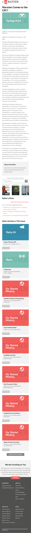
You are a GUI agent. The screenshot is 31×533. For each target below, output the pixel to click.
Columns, (17, 31)
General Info (18, 485)
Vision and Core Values (21, 494)
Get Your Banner (6, 509)
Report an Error (5, 520)
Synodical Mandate (20, 492)
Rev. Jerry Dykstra (8, 445)
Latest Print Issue (20, 509)
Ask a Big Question (6, 513)
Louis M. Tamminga (8, 273)
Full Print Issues (19, 511)
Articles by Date (19, 513)
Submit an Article (6, 518)
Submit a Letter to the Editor (8, 522)
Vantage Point (22, 31)
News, (12, 271)
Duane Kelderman (8, 358)
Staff (17, 496)
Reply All (18, 244)
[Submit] (26, 181)
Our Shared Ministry (16, 300)
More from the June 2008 (15, 454)
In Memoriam (17, 271)
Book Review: (15, 215)
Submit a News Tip (6, 511)
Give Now (15, 477)
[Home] (13, 2)
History (17, 490)
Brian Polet (4, 33)
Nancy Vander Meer (8, 387)
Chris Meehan (7, 302)
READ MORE (6, 248)
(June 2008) (11, 31)
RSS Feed (18, 518)
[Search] (27, 2)
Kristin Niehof (7, 416)
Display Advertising (6, 485)
